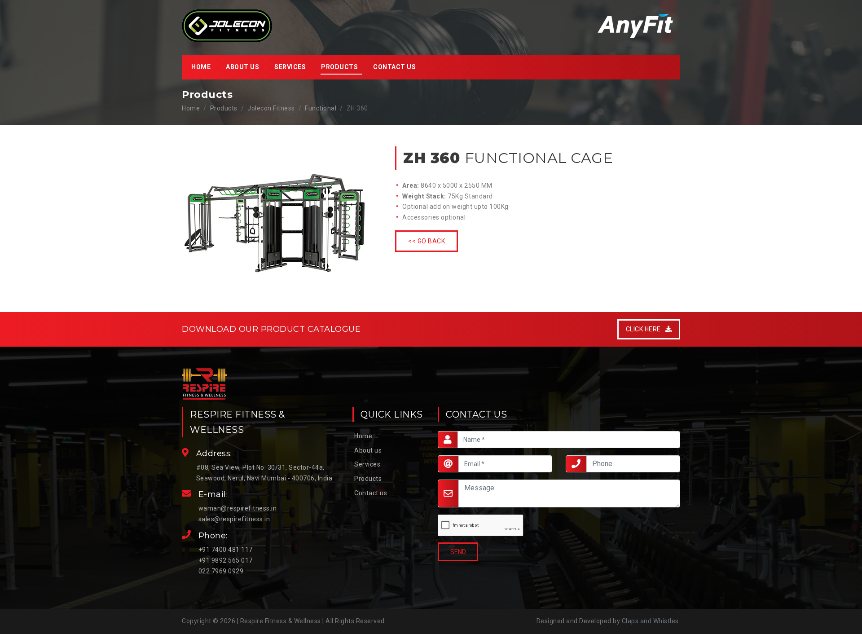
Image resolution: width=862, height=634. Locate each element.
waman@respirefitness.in (237, 508)
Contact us (394, 66)
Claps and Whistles (650, 621)
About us (242, 66)
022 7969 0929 (221, 571)
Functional (320, 108)
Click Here (646, 329)
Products (368, 478)
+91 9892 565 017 (225, 560)
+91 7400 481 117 (225, 549)
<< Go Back (426, 241)
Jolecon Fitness (271, 108)
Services (290, 66)
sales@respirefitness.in (234, 519)
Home (201, 66)
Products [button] (339, 66)
